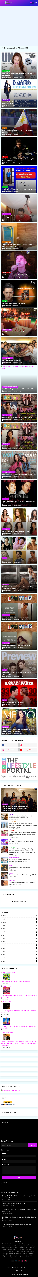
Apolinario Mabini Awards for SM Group (13, 1203)
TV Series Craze (8, 1032)
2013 (20, 958)
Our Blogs (19, 1270)
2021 (20, 932)
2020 (20, 935)
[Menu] (2, 3)
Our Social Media (26, 1268)
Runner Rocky (7, 986)
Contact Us (15, 1268)
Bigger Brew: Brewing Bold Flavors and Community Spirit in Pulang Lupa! (19, 1210)
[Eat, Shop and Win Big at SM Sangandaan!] (4, 842)
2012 (20, 961)
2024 (20, 922)
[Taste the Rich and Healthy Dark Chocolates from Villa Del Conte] (4, 883)
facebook (11, 745)
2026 (20, 915)
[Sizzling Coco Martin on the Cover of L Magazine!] (4, 867)
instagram (11, 750)
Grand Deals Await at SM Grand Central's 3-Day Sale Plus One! (19, 1218)
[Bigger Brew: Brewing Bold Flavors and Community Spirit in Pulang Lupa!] (4, 816)
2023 (20, 926)
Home (8, 1268)
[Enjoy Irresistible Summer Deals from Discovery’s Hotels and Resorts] (4, 860)
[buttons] (13, 1261)
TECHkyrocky (7, 1001)
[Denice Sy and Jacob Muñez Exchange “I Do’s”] (4, 875)
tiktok (29, 745)
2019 (20, 939)
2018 (20, 942)
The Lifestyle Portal (9, 972)
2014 (20, 955)
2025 (20, 919)
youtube (29, 750)
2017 (20, 945)
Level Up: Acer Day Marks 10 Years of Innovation (15, 981)
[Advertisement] (19, 26)
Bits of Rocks (7, 1017)
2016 (20, 948)
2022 (20, 929)
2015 (20, 951)
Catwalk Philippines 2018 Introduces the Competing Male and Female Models (19, 1197)
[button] (32, 3)
